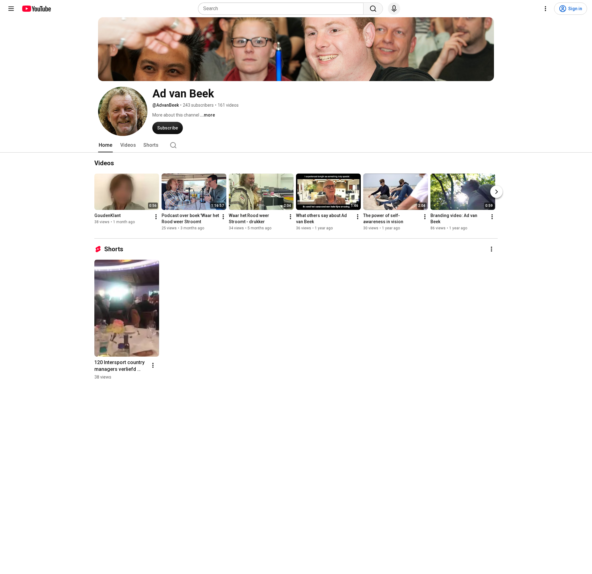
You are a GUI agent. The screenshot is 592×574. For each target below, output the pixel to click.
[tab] (105, 145)
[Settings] (545, 8)
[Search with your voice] (394, 8)
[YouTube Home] (36, 8)
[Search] (373, 8)
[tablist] (296, 145)
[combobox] (282, 8)
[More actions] (156, 217)
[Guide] (11, 8)
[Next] (496, 192)
